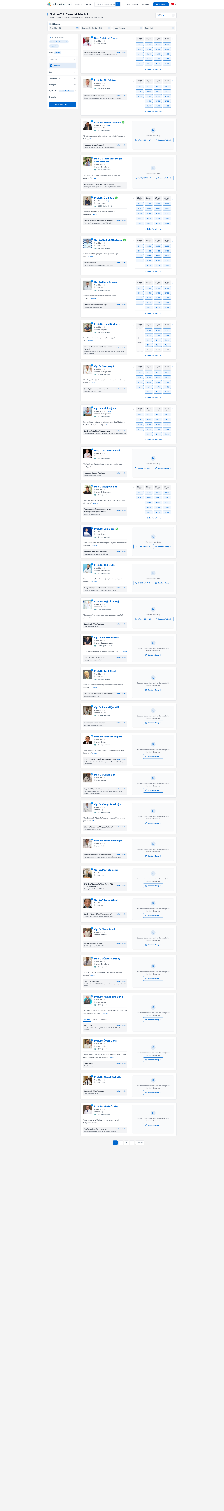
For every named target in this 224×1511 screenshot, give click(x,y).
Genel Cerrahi (99, 41)
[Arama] (118, 4)
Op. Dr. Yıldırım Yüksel (105, 899)
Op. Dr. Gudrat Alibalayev (108, 239)
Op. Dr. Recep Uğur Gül (106, 707)
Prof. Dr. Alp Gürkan (105, 80)
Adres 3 (104, 1019)
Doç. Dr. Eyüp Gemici (105, 486)
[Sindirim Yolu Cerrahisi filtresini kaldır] (66, 42)
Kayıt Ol (135, 4)
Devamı (92, 139)
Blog (128, 4)
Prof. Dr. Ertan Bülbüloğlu (108, 840)
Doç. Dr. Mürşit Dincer (106, 38)
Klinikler (89, 4)
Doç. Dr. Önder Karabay (107, 958)
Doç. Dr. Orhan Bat (104, 774)
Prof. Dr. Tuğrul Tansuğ (106, 601)
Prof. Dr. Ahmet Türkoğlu (107, 1076)
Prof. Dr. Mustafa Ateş (106, 1106)
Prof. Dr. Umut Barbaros (107, 324)
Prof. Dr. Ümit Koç (104, 197)
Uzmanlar (79, 4)
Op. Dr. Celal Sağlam (105, 408)
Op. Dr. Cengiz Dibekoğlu (107, 804)
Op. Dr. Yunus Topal (104, 929)
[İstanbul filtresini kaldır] (57, 46)
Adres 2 (95, 1019)
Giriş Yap (145, 4)
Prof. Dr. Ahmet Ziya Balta (108, 996)
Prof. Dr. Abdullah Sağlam (108, 736)
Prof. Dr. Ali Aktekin (104, 565)
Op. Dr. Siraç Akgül (104, 366)
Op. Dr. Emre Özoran (105, 281)
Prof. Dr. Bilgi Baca (104, 528)
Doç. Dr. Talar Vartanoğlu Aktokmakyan (108, 160)
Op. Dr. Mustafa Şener (106, 869)
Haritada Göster (121, 52)
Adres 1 (87, 1019)
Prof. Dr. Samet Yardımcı (107, 122)
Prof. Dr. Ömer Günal (105, 1040)
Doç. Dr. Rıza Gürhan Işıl (107, 450)
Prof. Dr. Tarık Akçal (105, 671)
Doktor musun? (161, 4)
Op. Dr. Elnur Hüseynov (106, 637)
